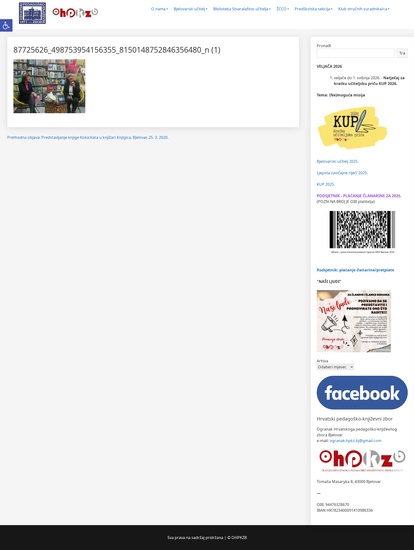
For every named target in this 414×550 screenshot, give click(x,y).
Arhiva (322, 361)
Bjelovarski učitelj (189, 8)
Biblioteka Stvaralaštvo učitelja (240, 8)
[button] (6, 25)
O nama (158, 8)
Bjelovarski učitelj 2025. (338, 161)
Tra (402, 53)
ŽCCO (281, 8)
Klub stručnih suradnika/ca (362, 8)
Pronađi (324, 45)
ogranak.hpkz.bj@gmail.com (355, 440)
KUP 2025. (326, 184)
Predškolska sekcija (312, 8)
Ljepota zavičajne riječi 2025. (342, 172)
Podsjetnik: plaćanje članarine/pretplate (355, 270)
